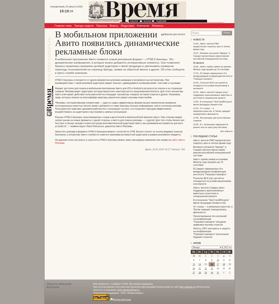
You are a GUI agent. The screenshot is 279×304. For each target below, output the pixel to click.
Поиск (227, 32)
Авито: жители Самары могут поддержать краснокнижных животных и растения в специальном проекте (212, 95)
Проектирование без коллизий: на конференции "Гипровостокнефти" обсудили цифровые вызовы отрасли (210, 220)
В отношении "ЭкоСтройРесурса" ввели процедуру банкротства (211, 201)
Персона (101, 25)
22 (206, 268)
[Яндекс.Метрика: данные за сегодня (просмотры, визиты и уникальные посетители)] (120, 299)
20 (194, 268)
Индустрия (127, 25)
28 (200, 273)
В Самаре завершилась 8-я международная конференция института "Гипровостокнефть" (212, 76)
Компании (143, 25)
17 (218, 264)
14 (200, 264)
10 (218, 260)
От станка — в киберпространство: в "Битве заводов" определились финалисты (211, 111)
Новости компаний (58, 283)
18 (224, 264)
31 (218, 273)
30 (212, 273)
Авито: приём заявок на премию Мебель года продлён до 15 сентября (210, 162)
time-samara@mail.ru (128, 290)
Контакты (52, 287)
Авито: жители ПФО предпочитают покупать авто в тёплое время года (211, 46)
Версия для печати (174, 34)
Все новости (226, 131)
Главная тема (63, 25)
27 (194, 273)
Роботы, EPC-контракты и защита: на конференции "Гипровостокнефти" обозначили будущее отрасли (211, 232)
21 (200, 268)
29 (206, 273)
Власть (114, 25)
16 (212, 264)
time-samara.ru (187, 287)
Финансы (157, 25)
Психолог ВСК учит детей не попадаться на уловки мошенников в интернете (211, 86)
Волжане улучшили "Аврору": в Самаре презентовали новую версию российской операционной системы (211, 56)
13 (194, 264)
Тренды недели (84, 25)
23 (212, 268)
